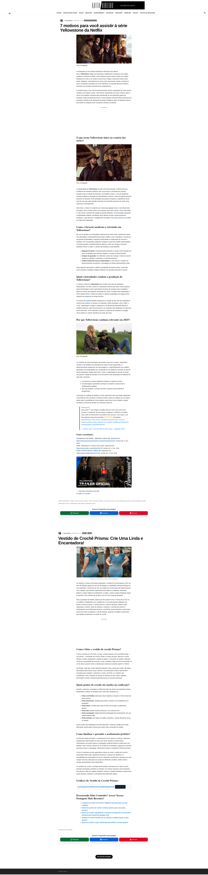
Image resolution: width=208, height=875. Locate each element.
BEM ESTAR (88, 13)
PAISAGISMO (118, 13)
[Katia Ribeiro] (104, 5)
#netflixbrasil (117, 422)
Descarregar (120, 787)
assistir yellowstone (64, 501)
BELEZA (81, 13)
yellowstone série (90, 503)
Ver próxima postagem (104, 856)
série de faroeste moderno (96, 501)
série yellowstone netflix (139, 501)
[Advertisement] (104, 120)
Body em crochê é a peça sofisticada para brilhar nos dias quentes (105, 822)
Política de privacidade (147, 13)
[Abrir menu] (9, 13)
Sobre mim (127, 13)
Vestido (90, 532)
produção (106, 191)
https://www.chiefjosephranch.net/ (88, 453)
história (88, 300)
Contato (135, 13)
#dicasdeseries (86, 420)
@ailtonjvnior (85, 407)
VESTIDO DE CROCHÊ (65, 830)
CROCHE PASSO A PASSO (70, 13)
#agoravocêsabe (86, 422)
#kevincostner (114, 420)
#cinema (122, 420)
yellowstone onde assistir (77, 503)
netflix (72, 501)
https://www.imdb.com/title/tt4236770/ (89, 448)
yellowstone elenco (63, 503)
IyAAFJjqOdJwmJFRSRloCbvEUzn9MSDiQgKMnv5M (96, 787)
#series (98, 420)
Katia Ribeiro (69, 20)
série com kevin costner (81, 501)
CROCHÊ (58, 13)
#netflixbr (109, 422)
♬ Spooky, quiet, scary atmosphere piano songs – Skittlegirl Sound (103, 429)
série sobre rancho (109, 501)
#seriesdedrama (86, 424)
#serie (93, 420)
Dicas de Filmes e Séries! (90, 20)
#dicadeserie (105, 420)
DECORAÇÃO (110, 13)
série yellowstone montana (123, 501)
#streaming (124, 422)
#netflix (94, 422)
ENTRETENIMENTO (99, 13)
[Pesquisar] (205, 13)
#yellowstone (102, 422)
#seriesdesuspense (98, 424)
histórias (120, 218)
